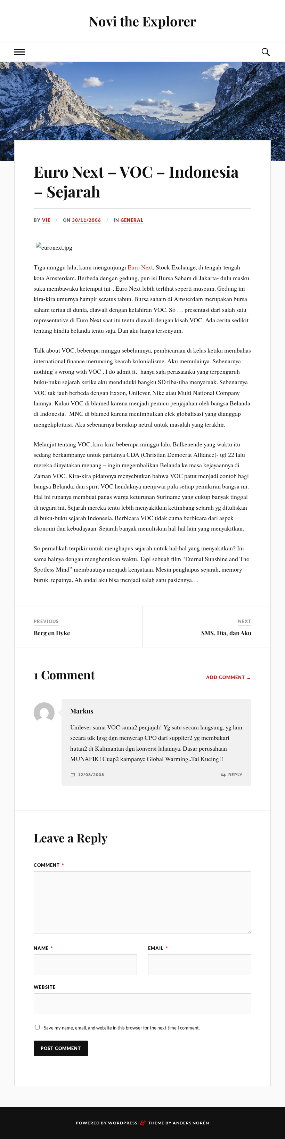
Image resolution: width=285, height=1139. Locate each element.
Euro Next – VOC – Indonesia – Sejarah (136, 181)
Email (158, 948)
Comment (49, 865)
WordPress (122, 1122)
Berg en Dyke (52, 633)
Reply (235, 775)
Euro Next (140, 267)
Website (45, 987)
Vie (46, 220)
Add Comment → (228, 677)
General (132, 220)
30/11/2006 (86, 220)
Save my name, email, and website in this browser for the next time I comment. (122, 1028)
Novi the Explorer (142, 21)
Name (43, 948)
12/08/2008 (91, 775)
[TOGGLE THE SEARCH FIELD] (265, 52)
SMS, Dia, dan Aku (226, 633)
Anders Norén (191, 1122)
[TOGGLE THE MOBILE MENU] (19, 52)
